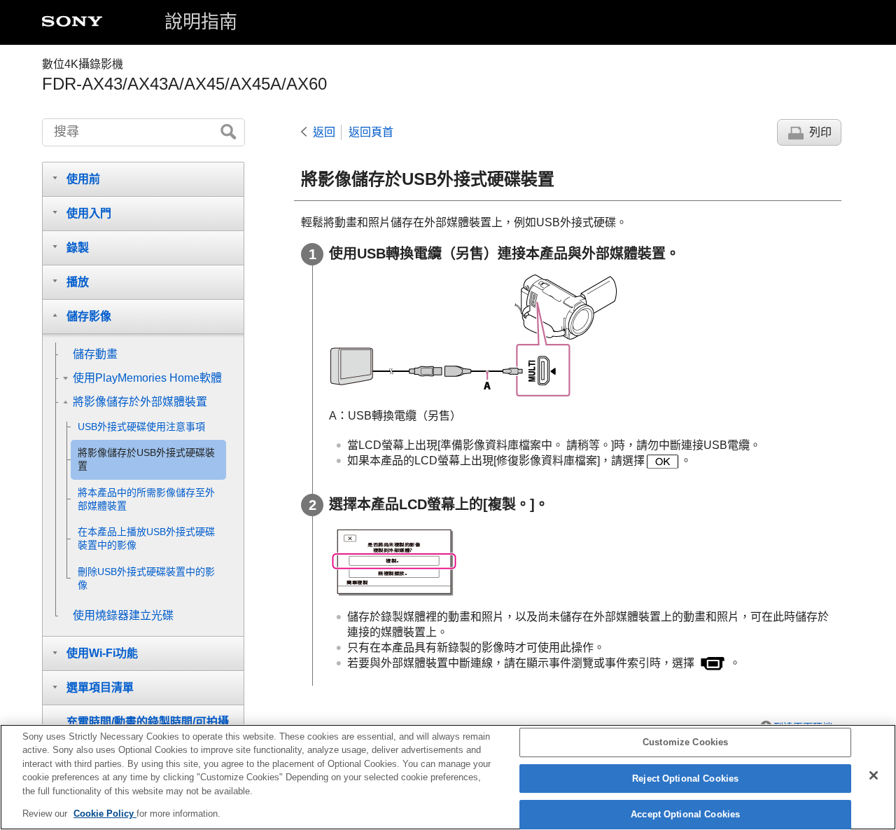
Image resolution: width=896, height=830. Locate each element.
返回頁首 (371, 132)
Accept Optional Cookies (685, 815)
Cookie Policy (105, 813)
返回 (324, 132)
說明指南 (200, 21)
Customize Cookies (685, 743)
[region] (448, 777)
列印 (820, 132)
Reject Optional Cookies (685, 778)
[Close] (873, 775)
